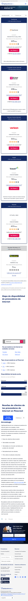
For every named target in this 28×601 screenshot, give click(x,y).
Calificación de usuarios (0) (14, 273)
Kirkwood (17, 354)
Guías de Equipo (18, 553)
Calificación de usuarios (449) (14, 185)
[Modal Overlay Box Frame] (14, 533)
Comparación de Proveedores (20, 551)
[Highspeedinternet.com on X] (18, 577)
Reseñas (2, 553)
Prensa (16, 574)
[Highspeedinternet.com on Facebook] (15, 577)
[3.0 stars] (14, 44)
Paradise (5, 352)
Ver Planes (12, 50)
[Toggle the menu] (25, 4)
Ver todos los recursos (19, 558)
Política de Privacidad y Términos (18, 593)
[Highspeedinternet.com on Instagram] (20, 577)
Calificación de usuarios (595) (13, 95)
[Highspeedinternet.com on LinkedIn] (25, 577)
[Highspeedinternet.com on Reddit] (22, 577)
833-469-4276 (16, 101)
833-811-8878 (16, 53)
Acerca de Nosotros (18, 567)
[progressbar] (14, 382)
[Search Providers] (11, 557)
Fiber (4, 370)
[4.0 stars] (16, 44)
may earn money (5, 1)
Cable (4, 363)
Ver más (14, 275)
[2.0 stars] (12, 44)
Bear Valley (17, 352)
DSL (4, 366)
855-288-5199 (16, 239)
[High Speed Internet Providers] (7, 4)
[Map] (14, 324)
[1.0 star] (10, 44)
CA (5, 519)
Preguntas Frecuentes (19, 556)
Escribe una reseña (8, 417)
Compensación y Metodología (6, 593)
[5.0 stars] (18, 44)
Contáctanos (17, 572)
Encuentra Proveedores (5, 551)
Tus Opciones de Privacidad (7, 595)
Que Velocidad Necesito (5, 570)
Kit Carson (5, 354)
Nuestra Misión (17, 569)
